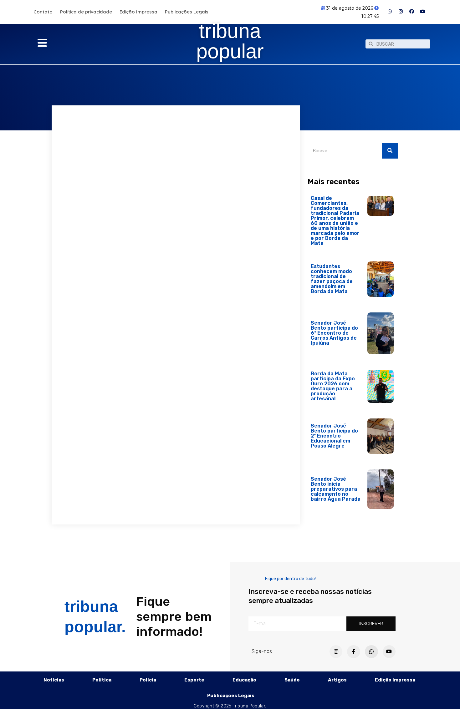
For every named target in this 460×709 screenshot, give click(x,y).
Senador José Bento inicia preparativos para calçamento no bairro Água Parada (335, 489)
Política (101, 680)
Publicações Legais (186, 12)
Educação (244, 680)
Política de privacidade (86, 12)
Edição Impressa (138, 12)
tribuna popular (230, 41)
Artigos (337, 680)
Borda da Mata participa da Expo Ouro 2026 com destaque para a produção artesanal (333, 386)
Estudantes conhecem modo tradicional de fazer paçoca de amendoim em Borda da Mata (332, 278)
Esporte (194, 680)
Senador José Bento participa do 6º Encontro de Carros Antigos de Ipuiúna (334, 333)
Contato (43, 12)
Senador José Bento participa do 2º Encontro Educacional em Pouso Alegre (334, 436)
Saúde (292, 680)
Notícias (53, 680)
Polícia (148, 680)
